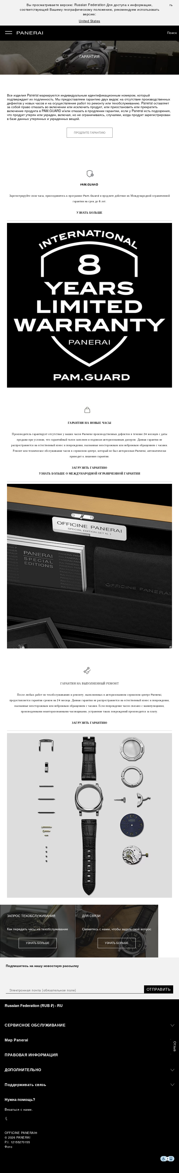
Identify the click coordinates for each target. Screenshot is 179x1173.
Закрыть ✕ (171, 4)
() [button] (34, 1005)
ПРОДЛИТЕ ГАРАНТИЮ (89, 133)
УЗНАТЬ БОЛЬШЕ (89, 212)
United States (89, 21)
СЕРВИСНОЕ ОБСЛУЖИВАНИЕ (35, 1025)
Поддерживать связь (25, 1084)
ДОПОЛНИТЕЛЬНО (23, 1069)
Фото (8, 1146)
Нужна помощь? (20, 1099)
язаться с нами (19, 1109)
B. (19, 1109)
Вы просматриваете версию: (66, 4)
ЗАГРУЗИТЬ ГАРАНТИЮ (89, 467)
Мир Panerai (16, 1040)
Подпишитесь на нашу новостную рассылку (42, 965)
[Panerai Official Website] (30, 33)
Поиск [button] (172, 32)
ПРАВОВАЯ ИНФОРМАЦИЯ (31, 1054)
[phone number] (89, 1118)
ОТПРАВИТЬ (159, 989)
